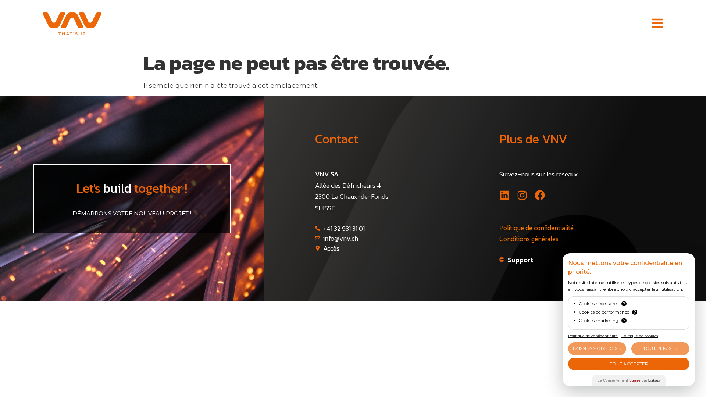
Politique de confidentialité (536, 228)
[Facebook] (540, 195)
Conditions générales (529, 239)
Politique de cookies (639, 335)
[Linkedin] (504, 195)
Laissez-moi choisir (597, 348)
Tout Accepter (629, 363)
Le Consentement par (629, 380)
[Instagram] (522, 195)
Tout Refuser (660, 348)
